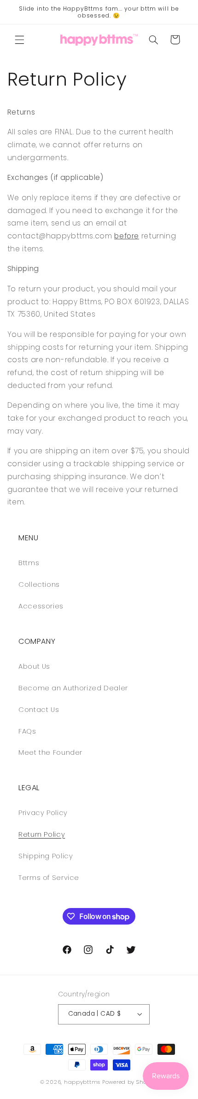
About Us (34, 666)
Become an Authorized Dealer (73, 688)
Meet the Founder (50, 752)
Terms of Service (48, 877)
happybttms (82, 1082)
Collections (39, 584)
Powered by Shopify (130, 1082)
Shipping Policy (45, 856)
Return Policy (41, 834)
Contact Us (38, 709)
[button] (19, 39)
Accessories (41, 606)
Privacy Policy (43, 812)
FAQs (27, 731)
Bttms (28, 562)
